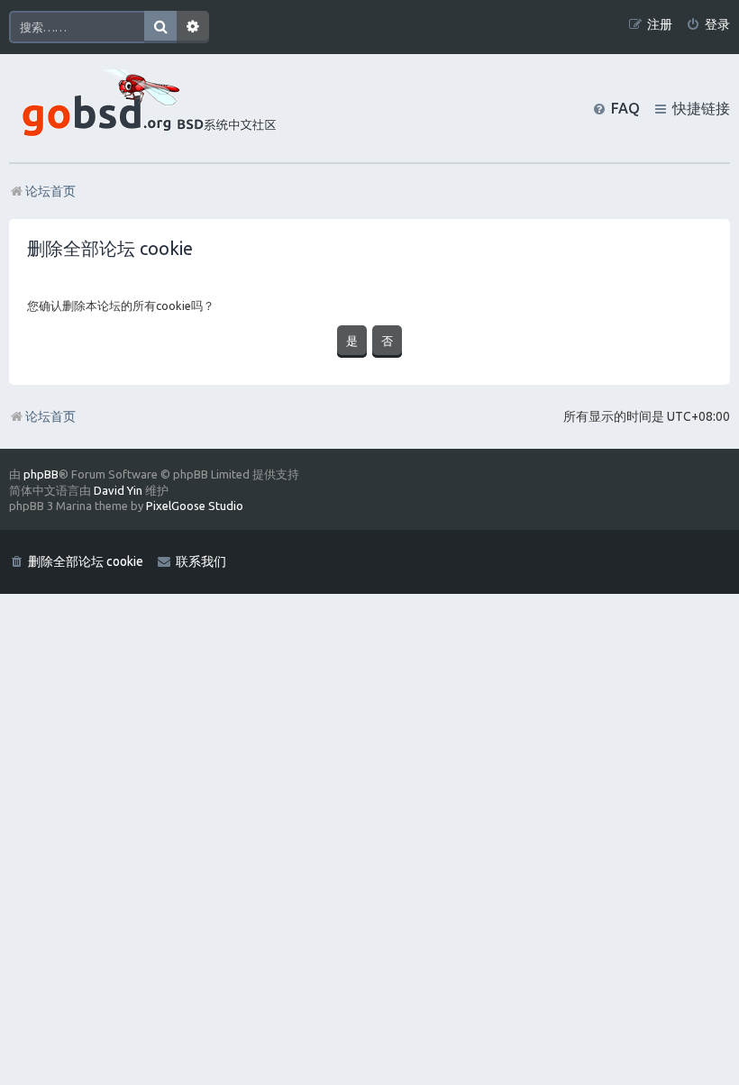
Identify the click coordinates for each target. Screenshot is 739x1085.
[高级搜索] (193, 27)
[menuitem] (708, 25)
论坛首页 (50, 416)
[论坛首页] (145, 108)
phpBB (41, 474)
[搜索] (160, 27)
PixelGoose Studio (194, 505)
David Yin (118, 490)
